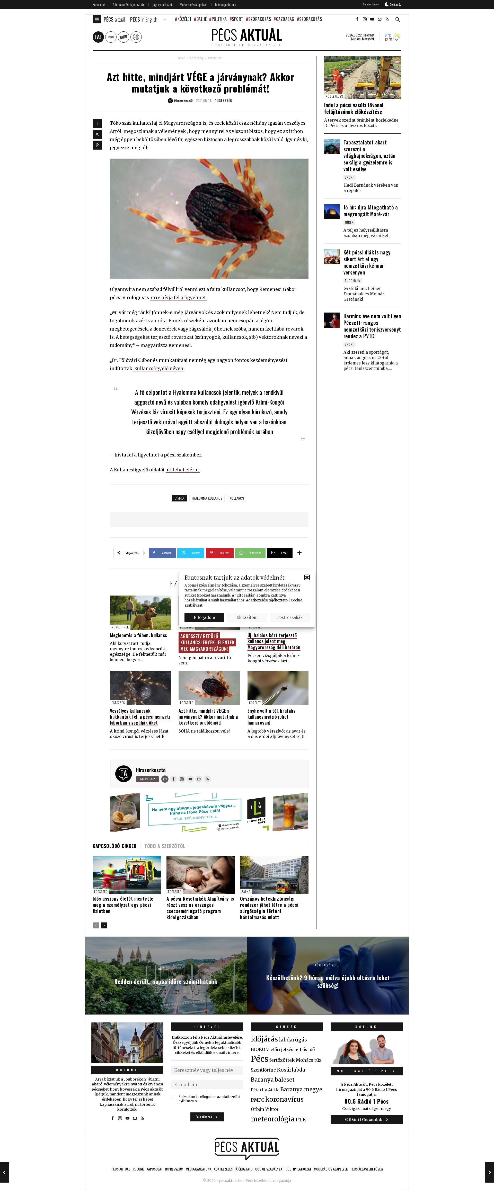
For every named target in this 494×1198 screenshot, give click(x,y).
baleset (285, 1079)
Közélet (184, 19)
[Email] (165, 779)
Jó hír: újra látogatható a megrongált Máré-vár (370, 210)
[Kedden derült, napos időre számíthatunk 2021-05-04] (4, 1172)
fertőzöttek (282, 1060)
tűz (318, 1060)
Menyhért (368, 39)
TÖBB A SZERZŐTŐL (164, 846)
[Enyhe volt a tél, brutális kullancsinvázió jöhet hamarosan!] (278, 688)
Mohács (304, 1060)
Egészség (196, 58)
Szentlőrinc (263, 1070)
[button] (307, 577)
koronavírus (284, 1099)
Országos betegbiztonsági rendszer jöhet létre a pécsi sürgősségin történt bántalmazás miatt (269, 907)
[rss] (387, 19)
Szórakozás (259, 19)
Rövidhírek (120, 627)
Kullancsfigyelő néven (158, 368)
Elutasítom (247, 617)
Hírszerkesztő (151, 770)
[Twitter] (97, 134)
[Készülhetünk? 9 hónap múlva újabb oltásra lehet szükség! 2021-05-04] (489, 1172)
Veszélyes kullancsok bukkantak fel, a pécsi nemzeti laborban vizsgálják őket (140, 716)
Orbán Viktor (265, 1109)
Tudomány (352, 280)
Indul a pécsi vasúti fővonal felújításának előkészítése (354, 108)
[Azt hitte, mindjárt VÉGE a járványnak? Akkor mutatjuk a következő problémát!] (209, 688)
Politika (219, 19)
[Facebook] (97, 123)
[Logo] (247, 1149)
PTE (300, 1120)
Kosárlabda (291, 1070)
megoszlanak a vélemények (154, 131)
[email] (379, 19)
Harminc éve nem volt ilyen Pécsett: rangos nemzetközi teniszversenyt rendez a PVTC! (372, 326)
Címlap (181, 58)
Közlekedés (334, 96)
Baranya (262, 1079)
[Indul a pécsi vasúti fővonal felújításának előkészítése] (362, 77)
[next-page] (104, 925)
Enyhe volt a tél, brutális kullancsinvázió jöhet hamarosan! (272, 716)
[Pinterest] (97, 145)
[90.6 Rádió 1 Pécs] (367, 1062)
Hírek (349, 222)
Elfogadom (204, 617)
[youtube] (372, 19)
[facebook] (357, 19)
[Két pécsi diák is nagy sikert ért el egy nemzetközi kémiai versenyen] (332, 256)
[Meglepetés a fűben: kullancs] (140, 613)
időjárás (264, 1039)
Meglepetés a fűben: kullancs (138, 635)
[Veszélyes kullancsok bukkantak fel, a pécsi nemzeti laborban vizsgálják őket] (140, 688)
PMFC (257, 1100)
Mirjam (355, 39)
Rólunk (127, 1070)
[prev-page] (96, 925)
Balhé (202, 19)
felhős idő (304, 1049)
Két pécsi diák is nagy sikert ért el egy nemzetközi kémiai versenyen (366, 262)
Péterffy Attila (265, 1089)
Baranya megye (301, 1089)
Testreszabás (290, 617)
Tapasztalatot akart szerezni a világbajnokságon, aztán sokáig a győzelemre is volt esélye (369, 155)
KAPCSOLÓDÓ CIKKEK (114, 846)
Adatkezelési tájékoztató (267, 600)
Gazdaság (285, 19)
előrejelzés (282, 1049)
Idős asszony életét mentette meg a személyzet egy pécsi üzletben (123, 904)
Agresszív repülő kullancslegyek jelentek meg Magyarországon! (207, 642)
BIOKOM (260, 1049)
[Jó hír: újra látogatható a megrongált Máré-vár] (332, 211)
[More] (299, 553)
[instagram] (364, 19)
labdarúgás (293, 1040)
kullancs (237, 498)
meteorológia (272, 1119)
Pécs (259, 1059)
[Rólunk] (127, 1042)
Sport (237, 19)
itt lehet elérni (183, 470)
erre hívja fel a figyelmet (178, 297)
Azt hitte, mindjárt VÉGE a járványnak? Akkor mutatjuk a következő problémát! (208, 716)
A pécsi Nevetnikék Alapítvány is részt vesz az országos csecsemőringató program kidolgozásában (200, 907)
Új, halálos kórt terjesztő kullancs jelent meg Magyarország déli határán (274, 641)
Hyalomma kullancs (207, 498)
